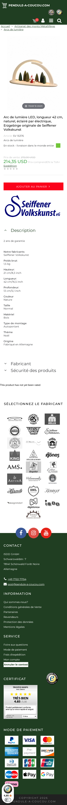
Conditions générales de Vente (22, 607)
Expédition (10, 165)
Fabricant (21, 363)
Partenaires (11, 612)
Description (23, 230)
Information (17, 594)
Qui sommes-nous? (16, 602)
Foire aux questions (16, 644)
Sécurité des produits (33, 370)
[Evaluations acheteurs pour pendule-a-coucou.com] (21, 703)
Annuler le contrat (16, 664)
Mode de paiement (15, 649)
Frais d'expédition (14, 654)
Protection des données (18, 622)
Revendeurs (11, 617)
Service (12, 636)
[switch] (8, 800)
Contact (13, 546)
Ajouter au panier (31, 186)
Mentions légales (14, 627)
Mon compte (12, 659)
